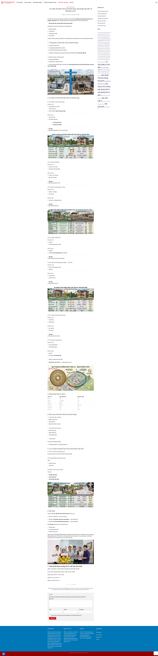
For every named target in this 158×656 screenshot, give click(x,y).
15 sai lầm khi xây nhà (101, 32)
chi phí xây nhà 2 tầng (102, 35)
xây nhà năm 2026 (101, 104)
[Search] (156, 2)
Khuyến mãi (98, 637)
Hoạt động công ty (37, 2)
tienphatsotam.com (56, 580)
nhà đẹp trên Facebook (105, 53)
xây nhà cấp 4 (81, 589)
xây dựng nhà (90, 588)
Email (65, 609)
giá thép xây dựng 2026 (103, 45)
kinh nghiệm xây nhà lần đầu (103, 48)
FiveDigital (86, 652)
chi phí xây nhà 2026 (103, 37)
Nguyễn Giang (76, 14)
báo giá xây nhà (107, 32)
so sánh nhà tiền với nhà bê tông (74, 588)
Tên (50, 609)
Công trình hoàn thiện (102, 13)
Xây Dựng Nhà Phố (55, 577)
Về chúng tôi (19, 2)
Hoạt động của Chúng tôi (103, 18)
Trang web (81, 609)
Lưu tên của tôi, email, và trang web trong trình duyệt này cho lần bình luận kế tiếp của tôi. (66, 615)
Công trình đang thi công (50, 2)
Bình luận (51, 598)
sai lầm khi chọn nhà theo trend (104, 59)
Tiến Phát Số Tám (58, 534)
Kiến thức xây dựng (63, 2)
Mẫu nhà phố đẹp (101, 23)
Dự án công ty (27, 2)
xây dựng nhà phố (68, 589)
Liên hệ (71, 2)
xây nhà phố (87, 589)
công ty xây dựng (105, 38)
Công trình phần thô (102, 16)
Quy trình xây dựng (102, 25)
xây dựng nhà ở (55, 589)
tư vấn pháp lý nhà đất (84, 588)
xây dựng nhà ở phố (61, 589)
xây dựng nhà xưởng (75, 589)
